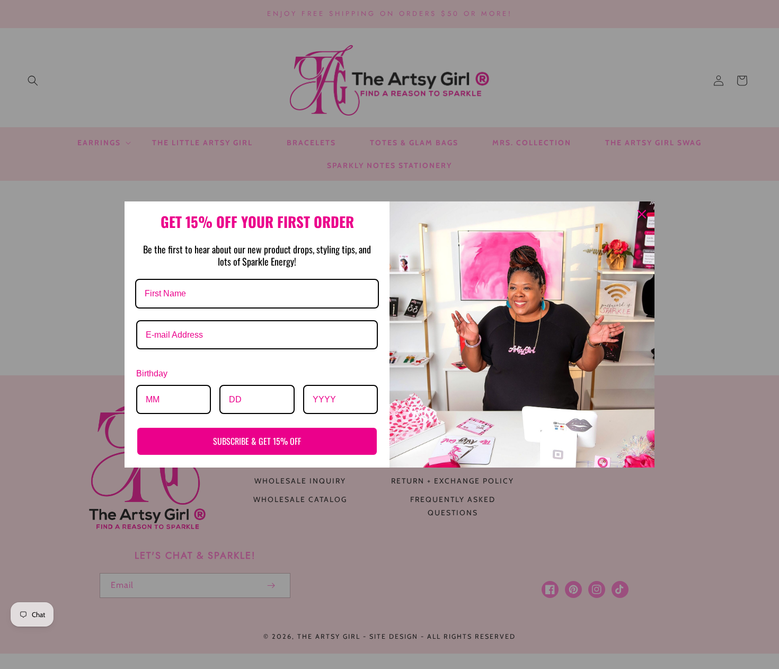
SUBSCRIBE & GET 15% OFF (257, 441)
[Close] (641, 214)
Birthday (151, 373)
